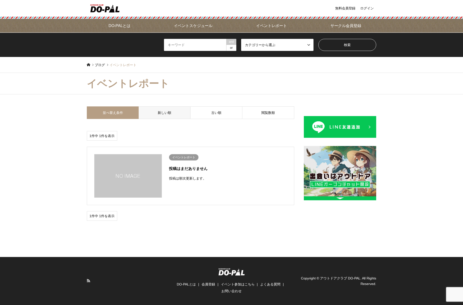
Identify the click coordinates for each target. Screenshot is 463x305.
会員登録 (208, 284)
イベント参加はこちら (238, 284)
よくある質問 (270, 284)
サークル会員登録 (345, 26)
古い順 (216, 113)
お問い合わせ (231, 291)
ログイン (367, 8)
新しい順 (164, 113)
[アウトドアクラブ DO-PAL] (105, 8)
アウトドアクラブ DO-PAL (340, 278)
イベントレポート (271, 26)
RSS (88, 280)
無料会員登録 (345, 8)
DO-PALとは (119, 26)
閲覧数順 (268, 113)
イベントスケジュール (193, 26)
